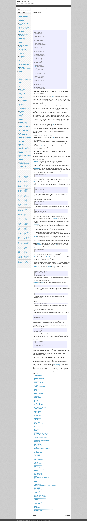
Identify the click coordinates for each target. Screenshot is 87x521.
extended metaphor (54, 218)
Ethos (25, 205)
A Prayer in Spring (37, 403)
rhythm (61, 291)
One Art (35, 416)
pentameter (39, 244)
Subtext (25, 253)
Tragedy (25, 261)
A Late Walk (36, 396)
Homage (25, 214)
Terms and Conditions (46, 520)
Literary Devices (23, 1)
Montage (25, 227)
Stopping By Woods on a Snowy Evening (42, 376)
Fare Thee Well (22, 140)
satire (54, 137)
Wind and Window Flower (39, 387)
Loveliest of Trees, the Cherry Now (41, 434)
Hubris (19, 215)
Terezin (35, 451)
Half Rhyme (20, 214)
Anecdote (26, 181)
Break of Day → (67, 515)
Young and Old (37, 447)
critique (54, 124)
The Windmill (36, 492)
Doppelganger (26, 201)
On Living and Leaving (38, 493)
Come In (36, 392)
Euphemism (26, 206)
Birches (35, 383)
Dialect (19, 199)
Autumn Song (37, 456)
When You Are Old (37, 418)
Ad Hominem (20, 175)
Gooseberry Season (38, 467)
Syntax (19, 258)
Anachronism (20, 178)
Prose (25, 244)
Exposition (26, 208)
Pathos (19, 238)
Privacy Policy (40, 520)
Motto (19, 229)
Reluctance (36, 389)
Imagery (19, 218)
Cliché (25, 192)
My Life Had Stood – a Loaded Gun (41, 433)
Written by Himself (22, 114)
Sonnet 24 (36, 499)
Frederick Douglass (38, 463)
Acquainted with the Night (39, 378)
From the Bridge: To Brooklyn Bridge (41, 477)
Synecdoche (26, 256)
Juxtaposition (26, 222)
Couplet (38, 243)
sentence (49, 266)
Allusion (19, 177)
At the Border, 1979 (38, 449)
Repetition (26, 247)
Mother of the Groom (38, 452)
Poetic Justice (26, 242)
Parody (19, 237)
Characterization (21, 192)
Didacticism (26, 200)
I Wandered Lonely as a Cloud (40, 407)
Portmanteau (26, 243)
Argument (26, 187)
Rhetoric (19, 248)
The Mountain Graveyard (39, 471)
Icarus (35, 500)
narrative (63, 97)
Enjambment (36, 266)
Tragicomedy (20, 262)
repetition (42, 282)
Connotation (20, 196)
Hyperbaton (26, 215)
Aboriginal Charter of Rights (39, 458)
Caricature (19, 191)
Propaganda (20, 244)
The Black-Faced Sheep (39, 445)
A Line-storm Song (22, 39)
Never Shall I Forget (38, 473)
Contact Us (36, 520)
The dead (35, 66)
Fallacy (25, 209)
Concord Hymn (37, 441)
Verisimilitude (20, 265)
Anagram (25, 178)
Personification (37, 168)
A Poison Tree (37, 412)
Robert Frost (36, 15)
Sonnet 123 (36, 504)
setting (64, 253)
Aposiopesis (26, 185)
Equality (36, 506)
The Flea (36, 419)
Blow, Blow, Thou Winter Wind (40, 436)
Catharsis (26, 191)
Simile (25, 251)
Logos (19, 224)
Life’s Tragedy (37, 488)
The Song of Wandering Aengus (40, 437)
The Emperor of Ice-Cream (39, 423)
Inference (19, 219)
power (45, 371)
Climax (19, 194)
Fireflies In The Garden (38, 393)
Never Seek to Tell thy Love (39, 495)
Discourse (19, 201)
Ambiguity (26, 177)
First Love (36, 470)
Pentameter (26, 238)
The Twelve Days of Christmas (40, 427)
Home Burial (36, 379)
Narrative (25, 229)
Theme (19, 260)
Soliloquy (19, 252)
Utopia (25, 263)
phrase (53, 266)
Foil (24, 210)
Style (42, 145)
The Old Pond (37, 503)
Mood (19, 228)
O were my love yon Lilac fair (40, 496)
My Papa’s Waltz (37, 415)
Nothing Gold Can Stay (38, 382)
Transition (19, 263)
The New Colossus (38, 408)
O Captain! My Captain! (38, 404)
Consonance (36, 299)
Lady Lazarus (37, 426)
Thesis (25, 260)
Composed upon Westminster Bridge (41, 440)
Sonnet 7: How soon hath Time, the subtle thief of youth (45, 485)
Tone (18, 261)
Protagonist (20, 246)
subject (35, 247)
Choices (36, 466)
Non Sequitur (26, 230)
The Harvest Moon (37, 484)
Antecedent (26, 182)
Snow (20, 125)
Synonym (25, 257)
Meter (19, 227)
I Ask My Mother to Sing (39, 469)
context (42, 230)
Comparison (20, 195)
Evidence (19, 208)
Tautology (26, 258)
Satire (19, 251)
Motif (25, 228)
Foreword (26, 211)
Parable (19, 234)
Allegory (36, 161)
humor (52, 138)
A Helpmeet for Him (38, 510)
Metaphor (26, 225)
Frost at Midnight (37, 438)
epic (56, 244)
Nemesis (19, 230)
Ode (18, 232)
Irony (35, 181)
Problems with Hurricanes (39, 474)
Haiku (25, 213)
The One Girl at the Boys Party (25, 151)
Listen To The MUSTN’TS (39, 489)
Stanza (35, 260)
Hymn (35, 481)
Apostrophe (20, 186)
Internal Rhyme (20, 220)
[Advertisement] (51, 23)
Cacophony (20, 190)
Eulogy (19, 206)
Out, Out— (36, 385)
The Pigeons (36, 462)
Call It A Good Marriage (38, 459)
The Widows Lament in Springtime (41, 480)
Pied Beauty (36, 414)
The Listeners (37, 455)
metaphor (68, 125)
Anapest (25, 180)
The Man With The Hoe (38, 482)
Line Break (26, 223)
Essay (19, 205)
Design (35, 401)
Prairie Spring (37, 491)
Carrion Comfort (37, 444)
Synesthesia (20, 257)
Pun (25, 246)
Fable (19, 209)
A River (35, 511)
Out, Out (36, 400)
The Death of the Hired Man (39, 386)
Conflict (25, 195)
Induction (25, 218)
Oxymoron (19, 233)
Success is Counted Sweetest (40, 425)
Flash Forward (20, 210)
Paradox (25, 234)
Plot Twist (26, 241)
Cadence (25, 190)
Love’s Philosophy (38, 411)
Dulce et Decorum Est (23, 50)
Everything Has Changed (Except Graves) (42, 448)
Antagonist (19, 182)
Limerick (19, 223)
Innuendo (25, 219)
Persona (19, 239)
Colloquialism (26, 194)
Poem (19, 242)
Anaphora (19, 181)
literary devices (57, 364)
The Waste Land (37, 405)
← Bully (34, 515)
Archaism (25, 186)
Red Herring (20, 247)
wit (50, 97)
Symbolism (36, 224)
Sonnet (25, 252)
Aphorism (19, 185)
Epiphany (19, 204)
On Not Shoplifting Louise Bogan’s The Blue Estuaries (44, 460)
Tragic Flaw (26, 262)
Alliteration (36, 291)
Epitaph (25, 204)
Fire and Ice (36, 381)
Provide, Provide (37, 397)
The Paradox (36, 478)
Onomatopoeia (26, 232)
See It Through (37, 422)
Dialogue (25, 199)
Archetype (19, 187)
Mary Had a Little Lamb (23, 61)
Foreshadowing (20, 211)
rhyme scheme (48, 256)
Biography (26, 189)
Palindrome (26, 233)
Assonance (36, 282)
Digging (35, 430)
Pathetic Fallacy (27, 237)
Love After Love (22, 101)
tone (68, 147)
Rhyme (35, 256)
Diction (35, 236)
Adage (25, 175)
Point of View (20, 243)
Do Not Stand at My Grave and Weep (41, 502)
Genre (19, 213)
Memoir (19, 225)
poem (53, 96)
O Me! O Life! (21, 72)
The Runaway (37, 390)
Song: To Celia (22, 89)
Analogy (19, 180)
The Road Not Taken (38, 375)
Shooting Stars (37, 507)
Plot (18, 241)
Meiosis (25, 224)
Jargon (19, 222)
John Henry (36, 429)
